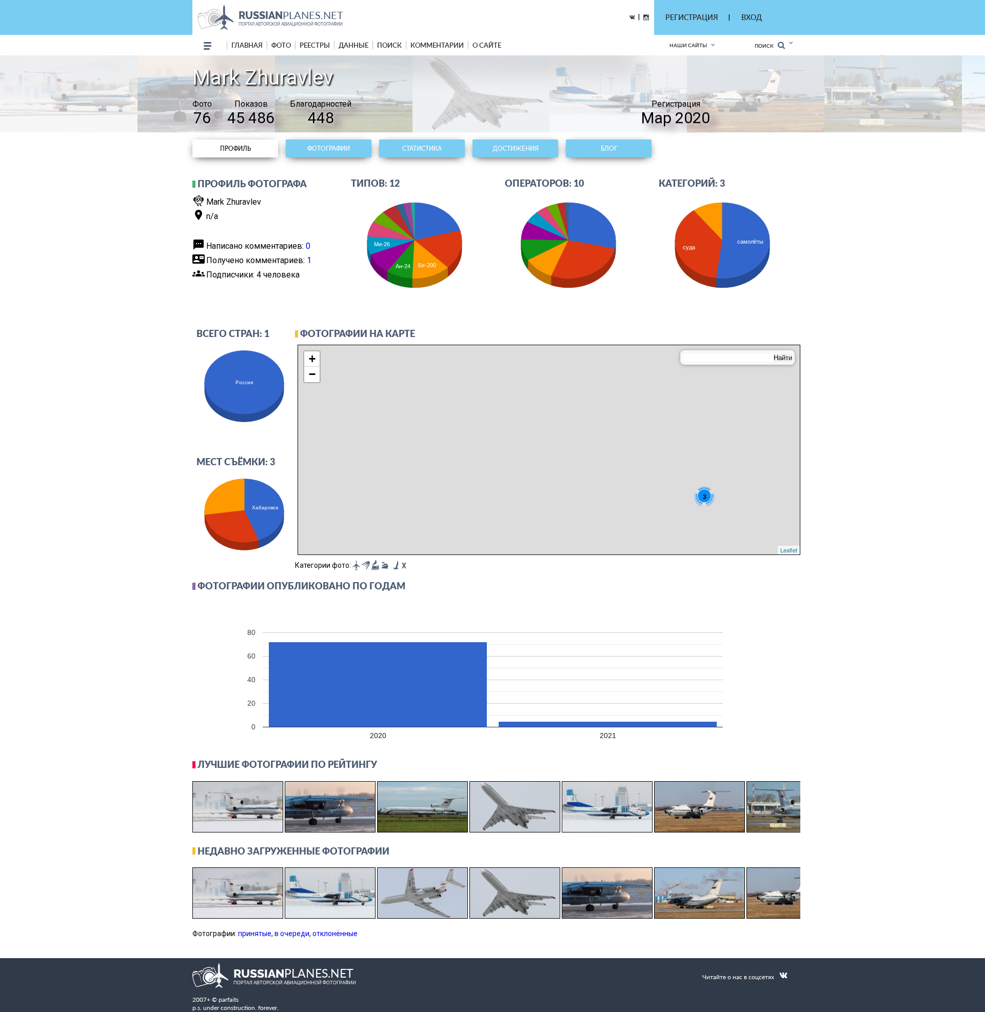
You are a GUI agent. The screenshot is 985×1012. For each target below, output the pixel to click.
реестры (315, 45)
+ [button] (312, 358)
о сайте (486, 45)
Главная (247, 45)
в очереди (291, 933)
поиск (389, 45)
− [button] (312, 374)
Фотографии (328, 148)
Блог (609, 148)
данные (353, 45)
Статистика (422, 148)
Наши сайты (688, 45)
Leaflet (788, 550)
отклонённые (335, 933)
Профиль (235, 148)
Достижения (516, 148)
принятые (254, 933)
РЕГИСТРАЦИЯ (691, 17)
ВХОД (751, 17)
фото (281, 45)
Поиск (766, 46)
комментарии (437, 45)
